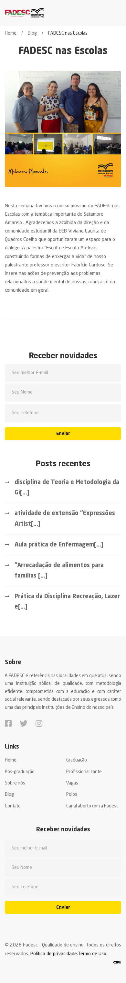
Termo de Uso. (92, 954)
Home (10, 33)
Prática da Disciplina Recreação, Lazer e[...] (67, 602)
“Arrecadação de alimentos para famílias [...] (59, 571)
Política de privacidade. (54, 954)
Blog (32, 33)
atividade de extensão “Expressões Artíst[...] (65, 519)
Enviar (63, 433)
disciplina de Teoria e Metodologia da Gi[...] (67, 488)
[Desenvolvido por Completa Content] (117, 962)
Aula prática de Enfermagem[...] (59, 545)
